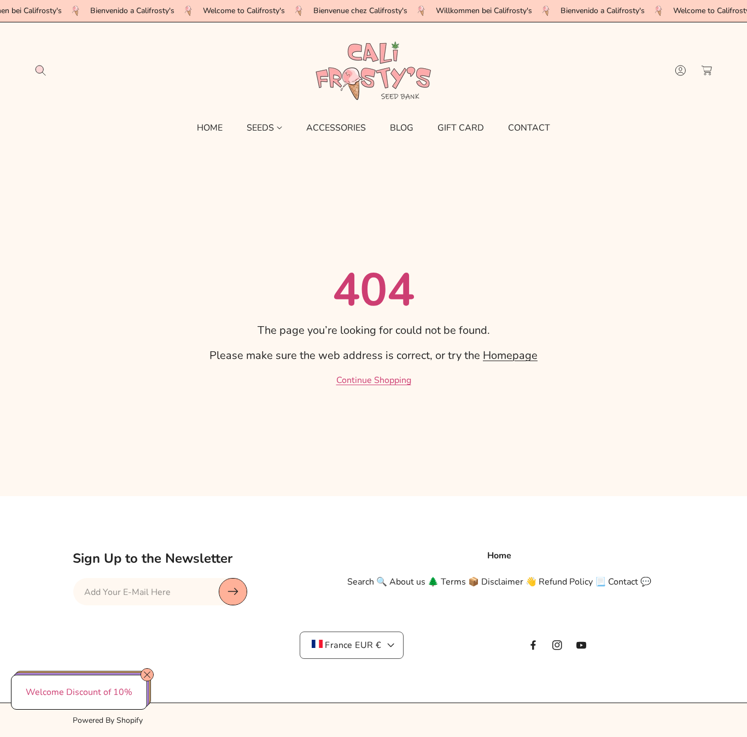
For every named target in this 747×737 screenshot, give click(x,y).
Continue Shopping (373, 380)
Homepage (510, 355)
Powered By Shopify (108, 720)
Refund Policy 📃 (572, 581)
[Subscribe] (233, 591)
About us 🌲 (414, 581)
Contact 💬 (629, 581)
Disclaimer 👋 (508, 581)
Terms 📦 (460, 581)
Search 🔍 (367, 581)
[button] (40, 70)
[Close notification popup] (147, 674)
